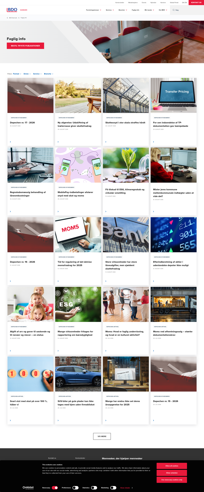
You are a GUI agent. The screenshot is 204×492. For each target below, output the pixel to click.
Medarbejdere (133, 2)
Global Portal (174, 2)
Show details (125, 488)
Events (144, 2)
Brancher (122, 10)
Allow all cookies (171, 466)
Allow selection (172, 473)
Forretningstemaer (92, 10)
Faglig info (135, 10)
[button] (196, 2)
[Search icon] (174, 10)
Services (109, 10)
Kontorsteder (119, 2)
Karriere (163, 2)
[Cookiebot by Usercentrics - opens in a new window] (28, 487)
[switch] (75, 487)
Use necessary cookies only (171, 480)
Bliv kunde (148, 10)
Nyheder (153, 2)
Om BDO (162, 10)
